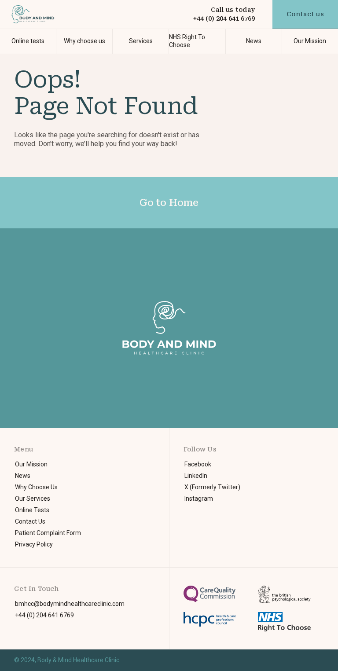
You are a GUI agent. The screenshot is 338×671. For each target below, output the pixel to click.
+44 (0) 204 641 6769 (224, 18)
